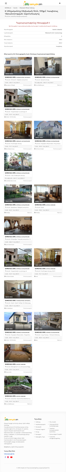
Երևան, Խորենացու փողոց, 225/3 (45, 271)
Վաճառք (37, 422)
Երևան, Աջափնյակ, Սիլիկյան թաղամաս (17, 207)
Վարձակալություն (40, 424)
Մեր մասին (52, 422)
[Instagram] (8, 457)
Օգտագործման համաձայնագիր (53, 425)
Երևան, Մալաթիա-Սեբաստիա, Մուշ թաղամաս (48, 143)
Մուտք (37, 432)
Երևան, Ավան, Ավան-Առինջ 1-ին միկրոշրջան (18, 303)
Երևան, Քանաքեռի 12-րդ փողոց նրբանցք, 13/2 (18, 366)
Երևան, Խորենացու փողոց (13, 143)
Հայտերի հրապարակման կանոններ (54, 430)
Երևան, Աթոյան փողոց (42, 80)
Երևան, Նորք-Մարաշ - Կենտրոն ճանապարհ (48, 335)
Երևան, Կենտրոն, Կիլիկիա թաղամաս (17, 80)
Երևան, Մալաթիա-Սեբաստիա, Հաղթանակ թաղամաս (18, 335)
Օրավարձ (38, 427)
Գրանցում (38, 434)
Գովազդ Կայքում (40, 429)
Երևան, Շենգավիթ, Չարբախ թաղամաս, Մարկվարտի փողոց (18, 239)
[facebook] (5, 457)
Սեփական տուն (19, 77)
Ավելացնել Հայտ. (40, 437)
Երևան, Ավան (40, 207)
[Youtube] (11, 457)
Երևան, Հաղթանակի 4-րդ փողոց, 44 (16, 111)
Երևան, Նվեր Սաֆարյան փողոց (15, 175)
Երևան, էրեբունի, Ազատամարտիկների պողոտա (18, 398)
